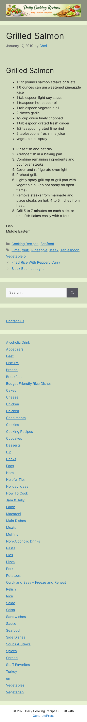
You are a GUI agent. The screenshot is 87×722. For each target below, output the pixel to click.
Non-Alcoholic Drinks (23, 541)
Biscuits (12, 363)
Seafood (47, 244)
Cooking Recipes (25, 244)
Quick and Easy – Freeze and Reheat (36, 582)
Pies (9, 555)
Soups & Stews (18, 644)
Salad (10, 603)
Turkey (11, 672)
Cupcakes (14, 438)
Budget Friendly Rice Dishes (29, 384)
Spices (11, 651)
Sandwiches (16, 617)
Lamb (10, 507)
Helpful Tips (15, 480)
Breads (12, 370)
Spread (12, 658)
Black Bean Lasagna (28, 269)
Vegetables (15, 685)
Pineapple (39, 250)
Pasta (10, 548)
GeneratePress (43, 716)
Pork (9, 569)
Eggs (10, 466)
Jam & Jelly (15, 500)
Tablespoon (69, 250)
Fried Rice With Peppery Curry (36, 262)
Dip (8, 452)
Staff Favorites (18, 665)
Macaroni (13, 514)
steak (53, 250)
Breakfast (14, 377)
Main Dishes (16, 521)
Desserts (13, 445)
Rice (9, 596)
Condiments (16, 418)
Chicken (12, 404)
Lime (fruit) (20, 250)
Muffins (12, 534)
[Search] (72, 292)
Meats (11, 528)
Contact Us (15, 321)
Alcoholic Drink (18, 342)
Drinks (11, 459)
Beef (10, 356)
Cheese (12, 397)
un (8, 678)
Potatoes (13, 576)
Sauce (11, 624)
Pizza (10, 562)
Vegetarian (15, 692)
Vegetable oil (16, 256)
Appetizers (14, 349)
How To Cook (17, 493)
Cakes (11, 390)
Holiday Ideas (17, 486)
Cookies (12, 425)
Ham (10, 473)
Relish (11, 589)
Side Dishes (15, 637)
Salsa (10, 610)
